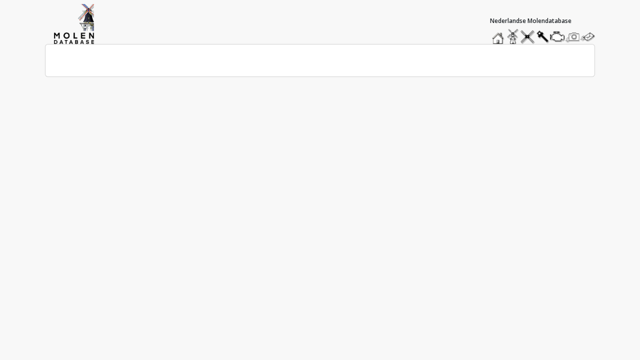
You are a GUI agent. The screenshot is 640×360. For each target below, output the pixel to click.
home (499, 34)
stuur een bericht (590, 37)
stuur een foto (573, 37)
